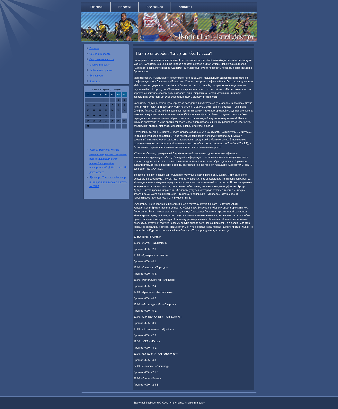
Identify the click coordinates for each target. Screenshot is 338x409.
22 (118, 115)
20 (106, 115)
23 (124, 115)
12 (100, 110)
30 (124, 121)
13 (106, 110)
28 (112, 121)
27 (106, 121)
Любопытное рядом (100, 70)
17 (88, 115)
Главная (96, 7)
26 (100, 121)
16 (124, 110)
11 (94, 110)
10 (88, 110)
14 (112, 110)
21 (112, 115)
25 (94, 121)
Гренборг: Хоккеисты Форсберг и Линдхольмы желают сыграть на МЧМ (108, 182)
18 (94, 115)
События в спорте (100, 53)
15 (118, 110)
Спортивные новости (101, 59)
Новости (124, 7)
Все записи (155, 7)
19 (100, 115)
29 (118, 121)
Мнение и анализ (99, 64)
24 (88, 121)
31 (88, 126)
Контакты (185, 7)
